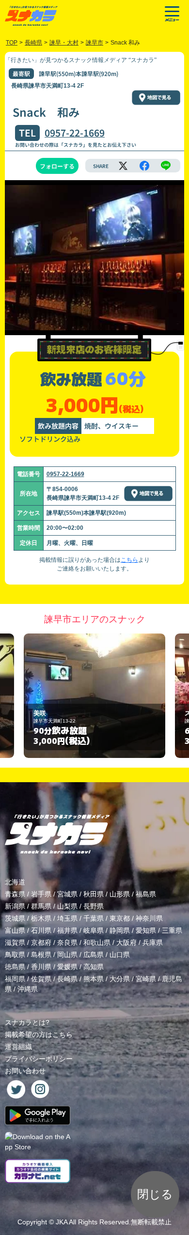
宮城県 (67, 894)
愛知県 (146, 930)
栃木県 (41, 918)
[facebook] (144, 165)
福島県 (146, 894)
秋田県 (93, 894)
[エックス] (123, 165)
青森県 (15, 894)
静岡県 (120, 930)
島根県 (41, 954)
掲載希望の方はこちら (39, 1034)
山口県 (120, 954)
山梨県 (67, 906)
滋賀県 (15, 942)
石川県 (41, 930)
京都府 (41, 942)
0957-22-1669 (75, 132)
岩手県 (41, 894)
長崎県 (67, 979)
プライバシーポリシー (39, 1059)
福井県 (67, 930)
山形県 (120, 894)
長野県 (93, 906)
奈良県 (67, 942)
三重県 (172, 930)
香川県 (41, 967)
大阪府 (126, 942)
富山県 (15, 930)
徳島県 (15, 967)
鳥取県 (15, 954)
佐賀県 (41, 979)
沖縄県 (27, 989)
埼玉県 (67, 918)
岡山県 (67, 954)
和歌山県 (96, 942)
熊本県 (93, 979)
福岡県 (15, 979)
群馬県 (41, 906)
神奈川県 (149, 918)
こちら (129, 559)
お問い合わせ (25, 1071)
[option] (94, 695)
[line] (166, 165)
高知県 (93, 967)
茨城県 (15, 918)
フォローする (57, 166)
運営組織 (18, 1046)
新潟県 (15, 906)
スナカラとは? (27, 1022)
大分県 (120, 979)
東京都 (120, 918)
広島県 (93, 954)
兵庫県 (152, 942)
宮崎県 (146, 979)
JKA (61, 1222)
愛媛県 (67, 967)
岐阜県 (93, 930)
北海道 (15, 882)
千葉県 (93, 918)
